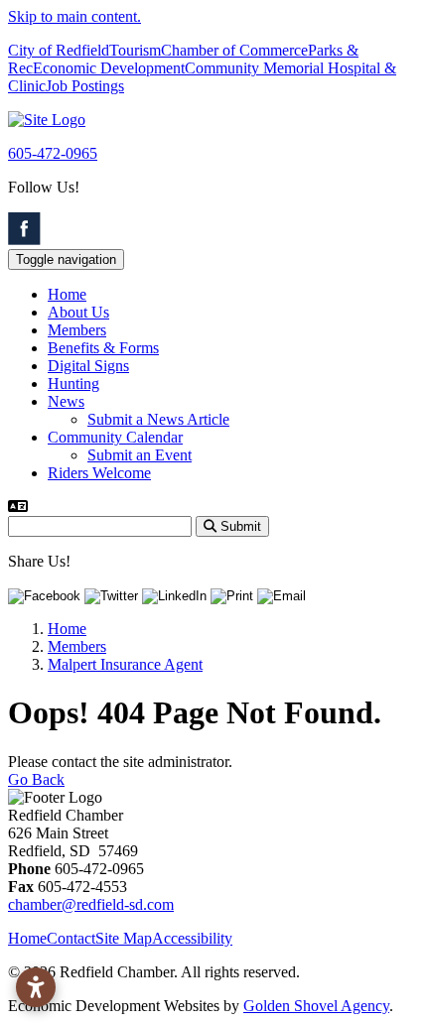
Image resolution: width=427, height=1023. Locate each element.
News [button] (66, 401)
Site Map (123, 938)
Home (67, 294)
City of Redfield (58, 50)
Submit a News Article (158, 419)
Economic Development (109, 68)
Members (77, 329)
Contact (71, 938)
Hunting (73, 383)
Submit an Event (139, 455)
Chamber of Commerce (234, 50)
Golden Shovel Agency (316, 1005)
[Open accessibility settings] (36, 987)
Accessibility (192, 938)
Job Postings (85, 85)
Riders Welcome (99, 472)
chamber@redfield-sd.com (91, 904)
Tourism (135, 50)
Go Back (36, 779)
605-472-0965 (52, 153)
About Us (78, 312)
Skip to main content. (74, 16)
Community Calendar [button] (115, 437)
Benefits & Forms (103, 347)
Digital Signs (88, 365)
